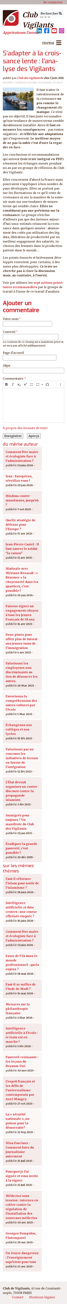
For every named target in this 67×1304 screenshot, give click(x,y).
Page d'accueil (13, 353)
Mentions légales (42, 1297)
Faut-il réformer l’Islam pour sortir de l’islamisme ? (22, 883)
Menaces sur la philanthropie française (18, 1008)
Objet (6, 365)
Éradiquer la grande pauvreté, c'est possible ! (21, 848)
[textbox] (33, 405)
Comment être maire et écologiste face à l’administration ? (22, 456)
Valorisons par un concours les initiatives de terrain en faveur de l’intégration (22, 758)
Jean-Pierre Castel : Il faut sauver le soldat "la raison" (22, 548)
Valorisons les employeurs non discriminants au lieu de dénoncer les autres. (22, 672)
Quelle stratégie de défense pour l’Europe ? (20, 524)
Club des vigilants (29, 78)
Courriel (9, 332)
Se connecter (53, 2)
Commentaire (13, 378)
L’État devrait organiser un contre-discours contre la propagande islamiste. (22, 791)
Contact (17, 1297)
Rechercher (50, 13)
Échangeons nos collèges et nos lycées (19, 729)
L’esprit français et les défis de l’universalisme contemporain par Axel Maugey (20, 1090)
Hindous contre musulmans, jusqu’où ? (22, 500)
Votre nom (10, 319)
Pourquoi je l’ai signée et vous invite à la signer (22, 1176)
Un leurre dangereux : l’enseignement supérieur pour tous (22, 1257)
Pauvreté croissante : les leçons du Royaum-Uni (22, 1061)
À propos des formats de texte (25, 428)
